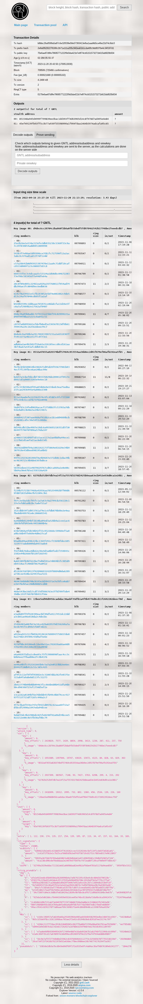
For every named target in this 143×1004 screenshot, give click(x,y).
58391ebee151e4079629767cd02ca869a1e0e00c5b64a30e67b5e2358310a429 (42, 469)
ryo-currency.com (84, 988)
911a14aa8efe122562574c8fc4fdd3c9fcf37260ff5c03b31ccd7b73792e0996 (42, 398)
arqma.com (84, 985)
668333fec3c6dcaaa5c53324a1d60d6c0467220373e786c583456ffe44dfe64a (42, 275)
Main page (21, 25)
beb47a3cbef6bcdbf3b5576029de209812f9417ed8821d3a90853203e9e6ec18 (42, 378)
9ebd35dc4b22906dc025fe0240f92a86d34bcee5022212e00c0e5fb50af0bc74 (42, 716)
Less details (71, 964)
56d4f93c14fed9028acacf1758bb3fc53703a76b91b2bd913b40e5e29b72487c (42, 408)
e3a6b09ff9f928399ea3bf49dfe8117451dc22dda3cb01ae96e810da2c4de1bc (42, 615)
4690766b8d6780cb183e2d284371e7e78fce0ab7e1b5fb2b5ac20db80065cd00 (42, 582)
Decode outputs (23, 134)
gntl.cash (84, 982)
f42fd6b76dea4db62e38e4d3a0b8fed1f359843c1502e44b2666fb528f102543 (42, 552)
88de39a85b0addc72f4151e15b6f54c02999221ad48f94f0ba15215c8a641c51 (42, 315)
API (65, 25)
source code (75, 993)
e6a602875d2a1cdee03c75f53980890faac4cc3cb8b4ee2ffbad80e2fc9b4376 (42, 655)
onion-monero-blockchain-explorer (78, 995)
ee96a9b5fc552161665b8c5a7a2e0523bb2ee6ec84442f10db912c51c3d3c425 (42, 666)
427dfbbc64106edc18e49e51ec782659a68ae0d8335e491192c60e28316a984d (42, 645)
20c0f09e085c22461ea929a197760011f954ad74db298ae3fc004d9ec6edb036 (42, 285)
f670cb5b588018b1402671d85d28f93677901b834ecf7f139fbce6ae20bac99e (42, 368)
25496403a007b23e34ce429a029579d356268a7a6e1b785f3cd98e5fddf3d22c (42, 625)
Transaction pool (45, 25)
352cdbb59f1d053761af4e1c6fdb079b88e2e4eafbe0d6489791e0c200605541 (42, 512)
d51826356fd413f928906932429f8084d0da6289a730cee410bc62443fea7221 (42, 572)
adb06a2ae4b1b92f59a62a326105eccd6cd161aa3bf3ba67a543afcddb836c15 (42, 345)
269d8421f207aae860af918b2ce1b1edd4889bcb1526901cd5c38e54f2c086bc (42, 418)
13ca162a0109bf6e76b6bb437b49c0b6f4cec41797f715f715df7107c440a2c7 (42, 696)
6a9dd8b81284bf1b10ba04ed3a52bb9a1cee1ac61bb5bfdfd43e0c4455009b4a (42, 522)
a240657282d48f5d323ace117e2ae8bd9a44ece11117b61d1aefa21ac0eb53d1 (42, 439)
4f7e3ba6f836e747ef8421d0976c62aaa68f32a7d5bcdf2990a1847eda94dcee (42, 706)
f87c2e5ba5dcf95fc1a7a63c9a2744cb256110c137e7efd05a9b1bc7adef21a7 (42, 502)
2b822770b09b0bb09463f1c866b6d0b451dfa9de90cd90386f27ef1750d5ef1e (42, 686)
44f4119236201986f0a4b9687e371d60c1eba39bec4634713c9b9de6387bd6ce (42, 459)
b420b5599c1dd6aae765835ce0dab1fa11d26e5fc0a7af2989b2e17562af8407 (42, 305)
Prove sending (45, 134)
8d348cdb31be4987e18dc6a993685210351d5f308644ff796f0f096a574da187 (42, 428)
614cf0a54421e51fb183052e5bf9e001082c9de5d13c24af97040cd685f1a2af (42, 295)
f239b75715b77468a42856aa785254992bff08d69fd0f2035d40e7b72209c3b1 (42, 491)
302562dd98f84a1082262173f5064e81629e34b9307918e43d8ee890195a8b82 (42, 449)
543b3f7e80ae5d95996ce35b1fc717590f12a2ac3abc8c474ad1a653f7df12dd (42, 254)
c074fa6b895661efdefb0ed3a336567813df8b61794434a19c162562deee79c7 (42, 325)
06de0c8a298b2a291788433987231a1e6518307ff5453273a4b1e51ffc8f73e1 (42, 335)
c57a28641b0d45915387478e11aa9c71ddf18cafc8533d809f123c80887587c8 (42, 265)
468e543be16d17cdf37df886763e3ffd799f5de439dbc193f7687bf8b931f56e (42, 592)
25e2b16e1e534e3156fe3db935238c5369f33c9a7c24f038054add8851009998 (42, 244)
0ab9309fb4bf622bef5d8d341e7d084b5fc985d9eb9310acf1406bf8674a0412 (42, 562)
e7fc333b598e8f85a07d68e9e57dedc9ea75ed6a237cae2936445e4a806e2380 (42, 388)
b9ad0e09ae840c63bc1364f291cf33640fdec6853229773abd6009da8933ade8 (42, 542)
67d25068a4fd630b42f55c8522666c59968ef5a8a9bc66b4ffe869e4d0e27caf (42, 532)
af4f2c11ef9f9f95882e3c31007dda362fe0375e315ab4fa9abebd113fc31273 (42, 676)
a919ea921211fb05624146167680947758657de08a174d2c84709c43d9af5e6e (42, 635)
